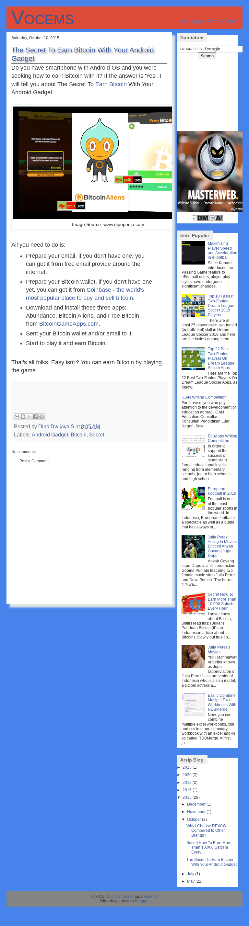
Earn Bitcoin (111, 84)
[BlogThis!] (23, 416)
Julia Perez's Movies (219, 649)
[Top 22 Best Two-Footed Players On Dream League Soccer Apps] (194, 369)
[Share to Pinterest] (41, 416)
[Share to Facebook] (35, 416)
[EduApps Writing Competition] (194, 456)
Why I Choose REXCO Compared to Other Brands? (206, 831)
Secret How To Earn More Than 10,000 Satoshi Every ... (208, 847)
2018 (187, 782)
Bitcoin (79, 434)
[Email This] (17, 416)
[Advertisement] (90, 392)
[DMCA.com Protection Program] (207, 220)
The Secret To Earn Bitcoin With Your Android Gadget (211, 861)
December (196, 804)
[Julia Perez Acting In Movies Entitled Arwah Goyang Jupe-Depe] (194, 557)
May (191, 881)
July (190, 874)
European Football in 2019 (222, 491)
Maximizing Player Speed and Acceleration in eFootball (222, 250)
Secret (96, 434)
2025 (187, 767)
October (194, 819)
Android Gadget (50, 434)
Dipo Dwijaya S (119, 896)
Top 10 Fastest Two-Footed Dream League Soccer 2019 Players (221, 305)
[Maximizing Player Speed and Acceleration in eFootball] (194, 263)
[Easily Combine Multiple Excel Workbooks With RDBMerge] (194, 715)
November (196, 811)
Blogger (142, 901)
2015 (187, 797)
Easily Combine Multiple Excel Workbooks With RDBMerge (222, 702)
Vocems (42, 17)
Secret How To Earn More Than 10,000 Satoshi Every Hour (222, 601)
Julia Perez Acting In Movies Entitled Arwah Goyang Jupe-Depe (222, 546)
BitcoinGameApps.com (69, 324)
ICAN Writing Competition (204, 397)
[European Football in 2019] (194, 508)
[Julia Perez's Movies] (194, 667)
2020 (187, 775)
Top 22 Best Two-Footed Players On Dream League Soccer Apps (221, 358)
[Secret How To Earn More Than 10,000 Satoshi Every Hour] (194, 614)
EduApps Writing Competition (222, 438)
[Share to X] (29, 416)
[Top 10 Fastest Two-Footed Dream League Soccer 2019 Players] (194, 316)
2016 (187, 790)
